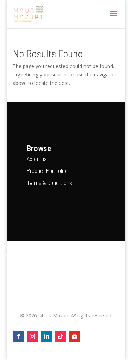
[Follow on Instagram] (32, 336)
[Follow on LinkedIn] (46, 336)
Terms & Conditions (49, 182)
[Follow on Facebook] (18, 336)
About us (37, 158)
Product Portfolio (46, 170)
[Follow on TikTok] (60, 336)
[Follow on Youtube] (74, 336)
